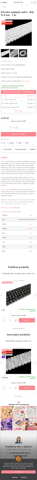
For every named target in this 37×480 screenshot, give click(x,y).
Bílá (31, 233)
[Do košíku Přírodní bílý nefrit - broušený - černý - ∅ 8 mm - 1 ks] (27, 320)
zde (24, 468)
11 (24, 328)
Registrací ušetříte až (18, 121)
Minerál (30, 228)
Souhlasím (19, 472)
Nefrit (30, 215)
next (35, 295)
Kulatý (30, 242)
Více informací (26, 81)
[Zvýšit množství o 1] (16, 127)
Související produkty (20, 149)
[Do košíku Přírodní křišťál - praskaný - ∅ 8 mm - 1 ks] (27, 388)
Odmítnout (24, 477)
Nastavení (15, 477)
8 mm (30, 224)
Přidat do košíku (18, 134)
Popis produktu (7, 149)
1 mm (30, 237)
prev (1, 295)
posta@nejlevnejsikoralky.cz (20, 453)
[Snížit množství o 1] (10, 127)
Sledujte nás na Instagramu (19, 404)
